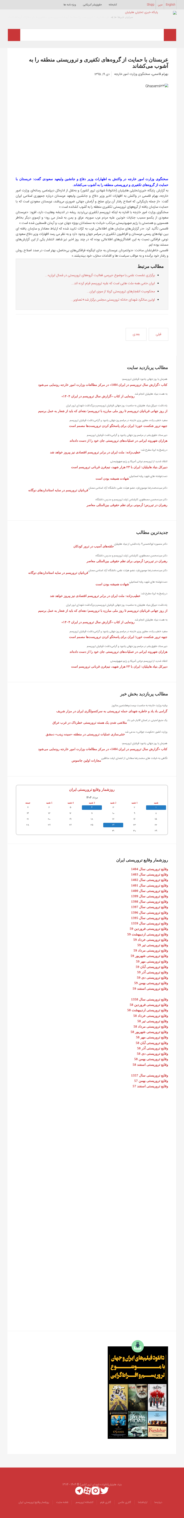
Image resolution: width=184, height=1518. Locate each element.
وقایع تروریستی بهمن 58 (151, 1059)
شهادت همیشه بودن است (112, 478)
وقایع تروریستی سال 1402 (149, 880)
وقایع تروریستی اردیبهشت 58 (147, 1010)
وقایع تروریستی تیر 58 (152, 1021)
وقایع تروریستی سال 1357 (149, 1075)
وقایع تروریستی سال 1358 (149, 999)
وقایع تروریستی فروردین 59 (149, 928)
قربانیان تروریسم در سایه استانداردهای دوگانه (58, 490)
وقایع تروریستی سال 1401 (149, 885)
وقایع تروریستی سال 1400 (149, 891)
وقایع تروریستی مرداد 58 (151, 1026)
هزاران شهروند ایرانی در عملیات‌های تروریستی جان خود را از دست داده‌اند (118, 440)
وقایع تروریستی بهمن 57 (151, 1081)
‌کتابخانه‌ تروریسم (84, 1502)
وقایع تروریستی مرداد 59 (151, 950)
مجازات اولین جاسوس (86, 760)
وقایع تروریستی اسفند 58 (150, 1064)
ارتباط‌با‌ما (142, 1502)
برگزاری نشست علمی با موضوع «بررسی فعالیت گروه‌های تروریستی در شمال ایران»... (100, 275)
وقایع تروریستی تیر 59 (152, 945)
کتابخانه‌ (113, 4)
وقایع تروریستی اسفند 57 (150, 1086)
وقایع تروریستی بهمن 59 (151, 983)
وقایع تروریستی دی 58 (152, 1053)
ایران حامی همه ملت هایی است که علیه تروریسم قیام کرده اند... (113, 283)
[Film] (138, 1389)
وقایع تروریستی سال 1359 (149, 923)
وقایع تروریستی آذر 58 (152, 1048)
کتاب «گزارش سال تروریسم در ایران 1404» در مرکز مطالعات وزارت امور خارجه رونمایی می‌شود (102, 385)
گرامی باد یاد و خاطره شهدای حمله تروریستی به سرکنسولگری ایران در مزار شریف (111, 711)
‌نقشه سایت (62, 1502)
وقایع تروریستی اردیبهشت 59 (147, 934)
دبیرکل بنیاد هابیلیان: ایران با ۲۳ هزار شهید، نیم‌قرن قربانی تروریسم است (119, 467)
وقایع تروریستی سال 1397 (149, 907)
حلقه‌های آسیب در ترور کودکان (93, 546)
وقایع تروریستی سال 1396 (149, 912)
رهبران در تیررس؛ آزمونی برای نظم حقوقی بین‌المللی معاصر (127, 505)
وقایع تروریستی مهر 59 (152, 961)
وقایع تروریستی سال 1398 (149, 901)
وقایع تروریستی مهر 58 (152, 1037)
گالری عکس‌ (124, 1502)
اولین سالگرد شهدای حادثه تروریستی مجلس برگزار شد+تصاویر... (113, 300)
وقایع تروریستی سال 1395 (149, 918)
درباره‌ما (158, 1502)
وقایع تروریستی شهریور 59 (149, 956)
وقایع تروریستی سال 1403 (149, 874)
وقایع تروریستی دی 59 (152, 977)
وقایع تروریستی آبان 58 (152, 1043)
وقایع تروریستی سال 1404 (149, 869)
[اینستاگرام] (95, 1491)
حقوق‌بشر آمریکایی (92, 4)
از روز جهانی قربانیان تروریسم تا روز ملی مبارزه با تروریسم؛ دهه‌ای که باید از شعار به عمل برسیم (102, 411)
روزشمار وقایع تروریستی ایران (92, 789)
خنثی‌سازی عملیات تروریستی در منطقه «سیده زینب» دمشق (85, 734)
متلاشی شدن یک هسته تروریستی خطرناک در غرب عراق (90, 722)
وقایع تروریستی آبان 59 (152, 967)
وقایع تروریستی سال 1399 (149, 896)
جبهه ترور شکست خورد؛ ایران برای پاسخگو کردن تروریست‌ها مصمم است (118, 426)
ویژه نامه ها (70, 4)
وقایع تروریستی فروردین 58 (149, 1005)
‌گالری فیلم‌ (105, 1502)
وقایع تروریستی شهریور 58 (149, 1032)
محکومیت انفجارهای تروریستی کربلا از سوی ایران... (121, 291)
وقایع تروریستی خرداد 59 (150, 939)
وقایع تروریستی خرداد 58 (150, 1016)
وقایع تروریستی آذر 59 (152, 972)
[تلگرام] (79, 1491)
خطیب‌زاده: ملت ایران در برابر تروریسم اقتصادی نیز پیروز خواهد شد (95, 452)
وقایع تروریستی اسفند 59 (150, 988)
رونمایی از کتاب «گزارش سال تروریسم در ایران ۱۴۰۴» (98, 396)
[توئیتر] (104, 1491)
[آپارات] (87, 1491)
